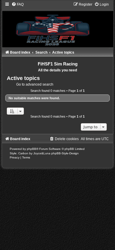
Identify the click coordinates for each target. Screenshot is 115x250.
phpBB (31, 148)
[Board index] (57, 24)
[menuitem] (18, 4)
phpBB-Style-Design (65, 153)
